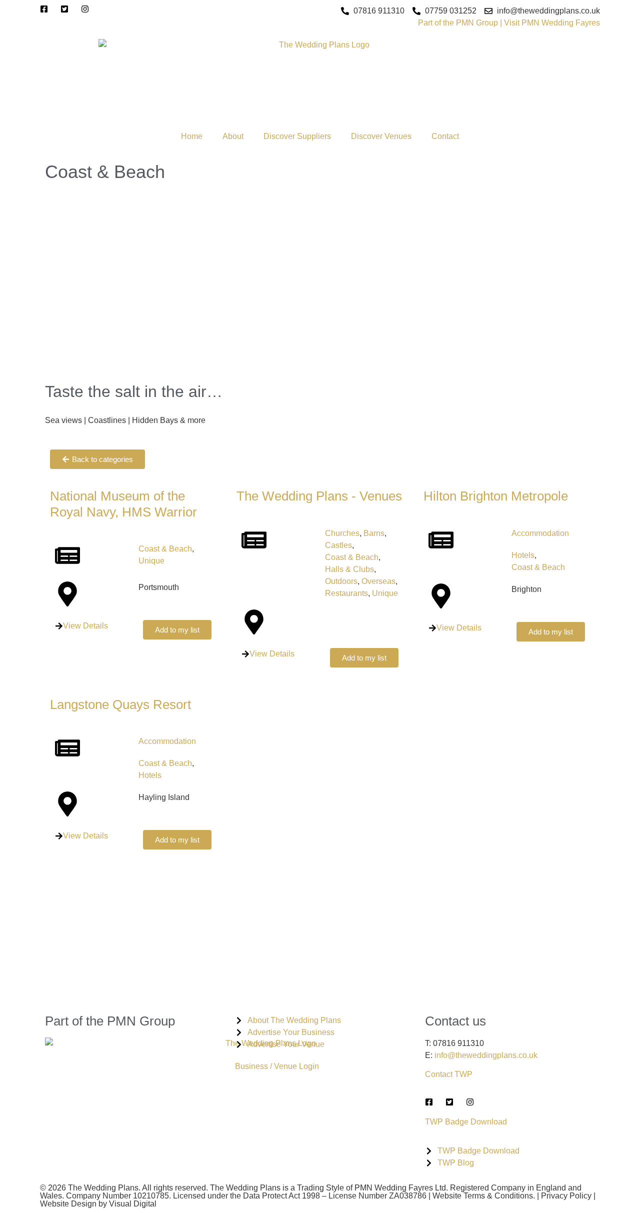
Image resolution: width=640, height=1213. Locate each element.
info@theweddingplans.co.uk (486, 1055)
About (233, 136)
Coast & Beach (165, 548)
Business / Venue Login (277, 1066)
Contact (445, 136)
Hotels (523, 555)
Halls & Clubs (349, 569)
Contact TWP (448, 1074)
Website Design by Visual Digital (98, 1204)
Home (191, 136)
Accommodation (540, 533)
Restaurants (346, 593)
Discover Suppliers (297, 136)
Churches (342, 533)
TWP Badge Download (466, 1122)
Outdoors (341, 581)
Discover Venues (381, 136)
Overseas (379, 581)
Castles (338, 545)
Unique (151, 560)
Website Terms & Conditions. (483, 1196)
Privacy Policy (566, 1196)
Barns (374, 533)
